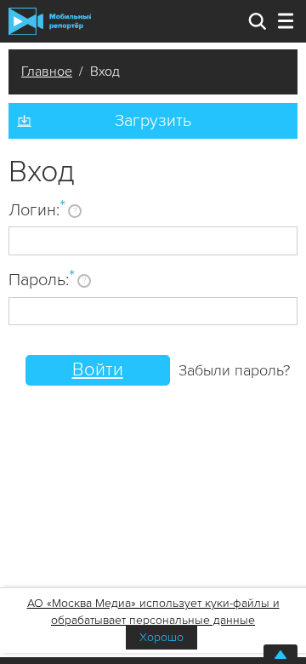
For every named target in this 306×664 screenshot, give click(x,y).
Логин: (36, 209)
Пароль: (41, 279)
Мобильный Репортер (49, 21)
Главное (46, 71)
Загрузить (153, 121)
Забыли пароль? (234, 370)
